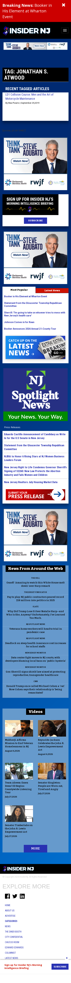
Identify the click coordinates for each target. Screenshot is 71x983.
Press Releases (12, 427)
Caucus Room (12, 942)
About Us (10, 910)
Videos (36, 711)
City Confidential (14, 937)
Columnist (10, 952)
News (8, 926)
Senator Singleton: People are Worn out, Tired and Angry (50, 786)
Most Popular (19, 289)
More (35, 848)
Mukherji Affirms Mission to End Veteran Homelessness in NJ (19, 743)
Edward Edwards (14, 947)
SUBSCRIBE (35, 220)
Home (7, 905)
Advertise (10, 916)
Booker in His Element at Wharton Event (27, 10)
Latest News (52, 290)
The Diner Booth (13, 931)
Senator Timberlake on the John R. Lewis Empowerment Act (19, 828)
